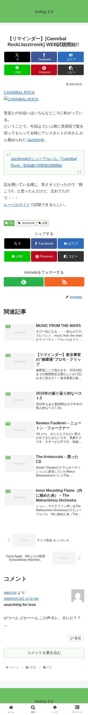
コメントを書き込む (44, 653)
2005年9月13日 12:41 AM (21, 599)
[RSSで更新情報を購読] (64, 281)
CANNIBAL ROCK (19, 93)
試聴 (44, 223)
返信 (77, 638)
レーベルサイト (17, 205)
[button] (71, 70)
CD (11, 223)
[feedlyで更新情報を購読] (24, 281)
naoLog (10, 592)
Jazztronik (35, 140)
